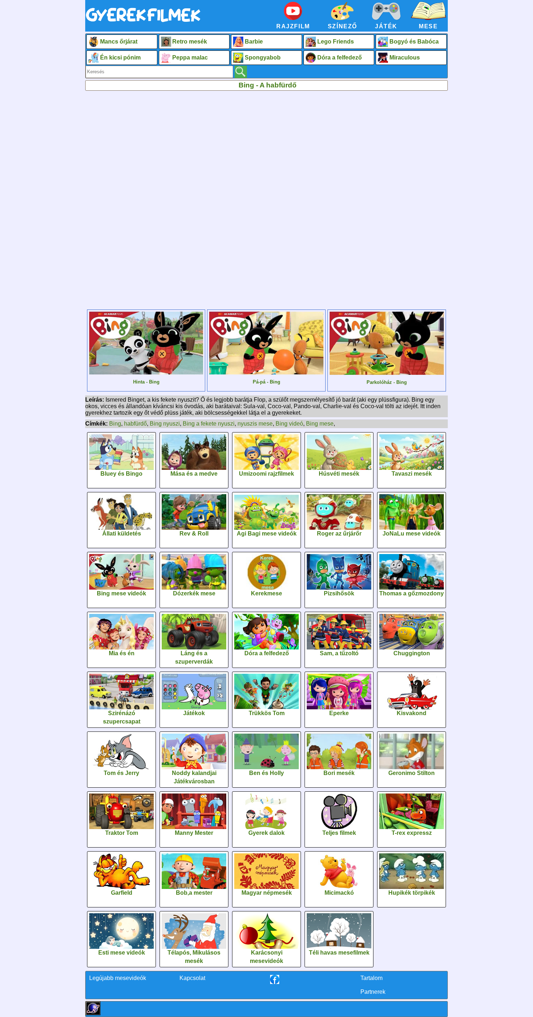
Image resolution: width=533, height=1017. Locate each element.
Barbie (254, 41)
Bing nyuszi (165, 424)
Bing (115, 424)
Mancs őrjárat (118, 41)
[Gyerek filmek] (143, 22)
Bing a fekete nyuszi (209, 424)
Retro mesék (189, 41)
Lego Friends (335, 41)
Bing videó (289, 424)
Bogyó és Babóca (414, 41)
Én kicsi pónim (120, 57)
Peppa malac (190, 57)
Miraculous (404, 57)
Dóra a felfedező (339, 57)
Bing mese (320, 424)
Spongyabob (263, 57)
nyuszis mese (255, 424)
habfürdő (135, 424)
